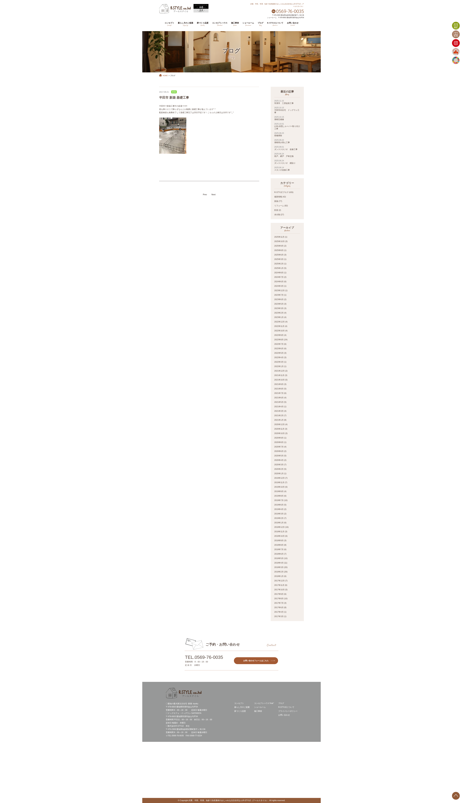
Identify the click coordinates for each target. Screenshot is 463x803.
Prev (205, 195)
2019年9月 (279, 491)
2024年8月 (279, 273)
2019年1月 (279, 523)
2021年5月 (279, 402)
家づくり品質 (240, 711)
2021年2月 (279, 415)
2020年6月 (279, 451)
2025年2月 (279, 264)
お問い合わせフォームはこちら (256, 661)
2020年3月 (279, 465)
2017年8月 (279, 599)
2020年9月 (279, 438)
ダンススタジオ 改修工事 (285, 148)
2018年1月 (279, 576)
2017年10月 (279, 590)
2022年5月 (279, 353)
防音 (276, 210)
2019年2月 (279, 518)
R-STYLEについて (286, 707)
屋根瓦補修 (279, 118)
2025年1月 (279, 268)
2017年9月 (279, 594)
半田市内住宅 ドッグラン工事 (286, 110)
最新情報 (278, 197)
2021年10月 (279, 380)
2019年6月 (279, 505)
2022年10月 (279, 331)
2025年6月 (279, 255)
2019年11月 (279, 482)
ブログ (281, 703)
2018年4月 (279, 563)
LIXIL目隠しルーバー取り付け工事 (287, 126)
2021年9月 (279, 384)
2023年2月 (279, 313)
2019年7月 (279, 500)
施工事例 (258, 711)
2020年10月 (279, 433)
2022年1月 (279, 366)
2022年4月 (279, 357)
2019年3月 (279, 514)
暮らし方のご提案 (242, 707)
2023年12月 (279, 290)
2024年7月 (279, 277)
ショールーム (260, 707)
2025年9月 (279, 246)
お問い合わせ (284, 715)
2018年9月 (279, 540)
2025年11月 (279, 237)
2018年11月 (279, 532)
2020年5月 (279, 456)
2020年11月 (279, 429)
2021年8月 (279, 389)
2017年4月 (279, 612)
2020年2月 (279, 469)
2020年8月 (279, 442)
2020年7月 (279, 447)
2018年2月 (279, 572)
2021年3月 (279, 411)
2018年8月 (279, 545)
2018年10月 (279, 536)
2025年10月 (279, 241)
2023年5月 (279, 304)
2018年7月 (279, 549)
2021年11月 (279, 375)
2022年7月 (279, 344)
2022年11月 (279, 326)
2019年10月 (279, 487)
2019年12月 (279, 478)
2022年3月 (279, 362)
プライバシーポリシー (288, 711)
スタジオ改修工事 (282, 169)
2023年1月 (279, 317)
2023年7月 (279, 295)
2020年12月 (279, 424)
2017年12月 (279, 581)
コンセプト (239, 703)
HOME (165, 75)
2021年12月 (279, 371)
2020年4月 (279, 460)
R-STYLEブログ (281, 192)
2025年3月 (279, 259)
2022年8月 (279, 340)
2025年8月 (279, 250)
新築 (174, 92)
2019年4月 (279, 509)
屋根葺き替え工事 (282, 141)
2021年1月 (279, 420)
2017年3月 (279, 616)
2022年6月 (279, 349)
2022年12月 (279, 322)
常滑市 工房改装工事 (284, 102)
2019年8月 (279, 496)
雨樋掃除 (279, 134)
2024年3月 (279, 286)
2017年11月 (279, 585)
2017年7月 (279, 603)
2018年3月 (279, 567)
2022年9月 (279, 335)
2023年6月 (279, 299)
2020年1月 (279, 474)
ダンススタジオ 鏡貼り (285, 162)
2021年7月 (279, 393)
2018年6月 (279, 554)
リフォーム (279, 206)
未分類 (277, 215)
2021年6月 (279, 398)
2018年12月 (279, 527)
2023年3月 (279, 308)
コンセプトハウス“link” (264, 703)
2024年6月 (279, 282)
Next (213, 195)
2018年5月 (279, 558)
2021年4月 (279, 407)
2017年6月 (279, 607)
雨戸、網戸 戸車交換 (284, 155)
